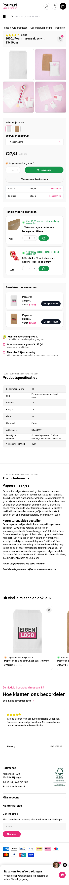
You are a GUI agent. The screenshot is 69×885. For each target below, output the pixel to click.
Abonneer (12, 834)
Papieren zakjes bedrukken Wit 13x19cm (30, 299)
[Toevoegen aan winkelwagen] (44, 238)
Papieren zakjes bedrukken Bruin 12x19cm (28, 317)
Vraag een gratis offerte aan (34, 179)
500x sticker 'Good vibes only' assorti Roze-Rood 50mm (38, 260)
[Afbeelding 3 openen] (18, 97)
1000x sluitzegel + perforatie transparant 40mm (38, 229)
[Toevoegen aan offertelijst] (49, 610)
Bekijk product (51, 303)
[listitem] (9, 129)
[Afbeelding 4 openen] (50, 97)
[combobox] (40, 16)
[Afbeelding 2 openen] (50, 64)
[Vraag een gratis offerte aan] (60, 39)
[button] (47, 6)
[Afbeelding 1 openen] (18, 64)
